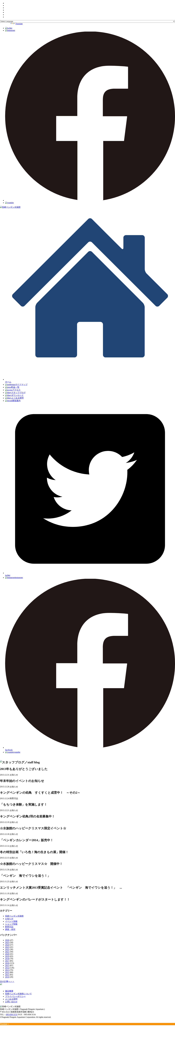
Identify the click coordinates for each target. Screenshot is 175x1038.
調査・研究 (10, 929)
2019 (7, 956)
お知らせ (9, 919)
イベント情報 (11, 921)
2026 (7, 940)
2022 (7, 949)
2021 (7, 952)
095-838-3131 (11, 1014)
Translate (19, 24)
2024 (7, 945)
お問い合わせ (11, 1002)
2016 (7, 963)
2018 (7, 958)
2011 (7, 975)
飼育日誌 (9, 927)
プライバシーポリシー (15, 996)
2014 (7, 968)
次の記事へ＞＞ (7, 981)
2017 (7, 961)
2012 (7, 972)
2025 (7, 942)
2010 (7, 977)
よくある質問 (11, 999)
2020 (7, 954)
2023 (7, 947)
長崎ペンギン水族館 (14, 916)
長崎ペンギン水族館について (18, 994)
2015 (7, 965)
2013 (7, 970)
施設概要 (9, 991)
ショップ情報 (11, 924)
